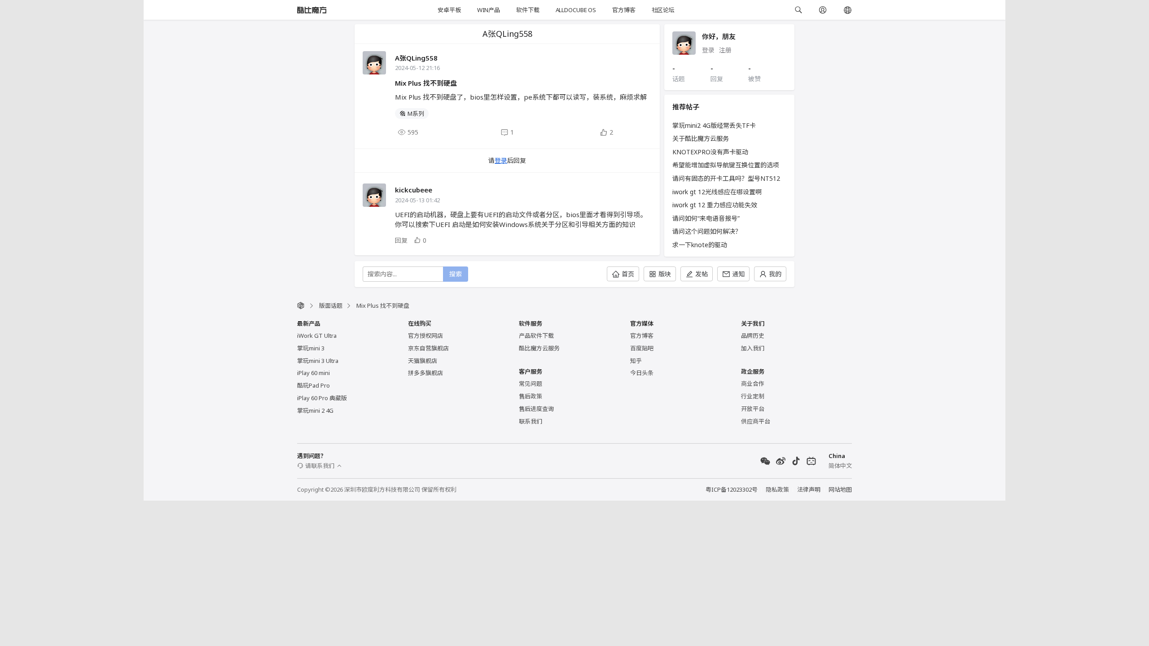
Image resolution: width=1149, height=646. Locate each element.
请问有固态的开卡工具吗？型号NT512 (726, 178)
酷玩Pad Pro (313, 385)
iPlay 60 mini (313, 373)
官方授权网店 (425, 336)
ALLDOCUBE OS (576, 10)
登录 (501, 160)
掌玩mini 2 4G (315, 410)
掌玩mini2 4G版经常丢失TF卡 (714, 125)
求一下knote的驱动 (699, 244)
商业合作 (752, 384)
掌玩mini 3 (311, 348)
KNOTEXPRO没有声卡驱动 (710, 152)
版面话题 (330, 305)
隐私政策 (777, 489)
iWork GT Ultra (317, 336)
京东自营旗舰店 (428, 348)
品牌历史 (752, 336)
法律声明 (808, 489)
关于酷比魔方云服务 (700, 138)
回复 (401, 240)
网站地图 (840, 489)
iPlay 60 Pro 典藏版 (322, 398)
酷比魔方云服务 (539, 348)
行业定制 (752, 396)
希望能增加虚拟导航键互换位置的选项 (725, 165)
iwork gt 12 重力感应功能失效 (714, 205)
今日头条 (641, 373)
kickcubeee (413, 189)
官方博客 (623, 10)
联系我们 (530, 421)
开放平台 (752, 409)
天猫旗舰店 (422, 361)
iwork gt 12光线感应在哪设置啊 (717, 192)
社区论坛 (663, 10)
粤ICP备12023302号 (732, 489)
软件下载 (527, 10)
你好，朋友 (719, 36)
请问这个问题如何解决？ (706, 231)
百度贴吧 (641, 348)
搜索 (455, 274)
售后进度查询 (536, 409)
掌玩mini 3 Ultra (317, 361)
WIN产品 (488, 10)
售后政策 (530, 396)
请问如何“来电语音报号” (706, 218)
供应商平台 (755, 421)
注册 (725, 50)
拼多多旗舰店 (425, 373)
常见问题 (530, 384)
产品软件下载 (536, 336)
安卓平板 (449, 10)
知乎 (636, 361)
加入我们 (752, 348)
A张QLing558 (416, 57)
